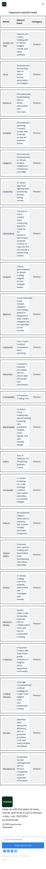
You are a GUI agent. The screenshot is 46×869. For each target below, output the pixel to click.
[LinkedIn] (8, 851)
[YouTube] (15, 851)
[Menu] (43, 4)
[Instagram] (12, 851)
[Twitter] (4, 851)
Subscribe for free (23, 845)
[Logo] (4, 4)
